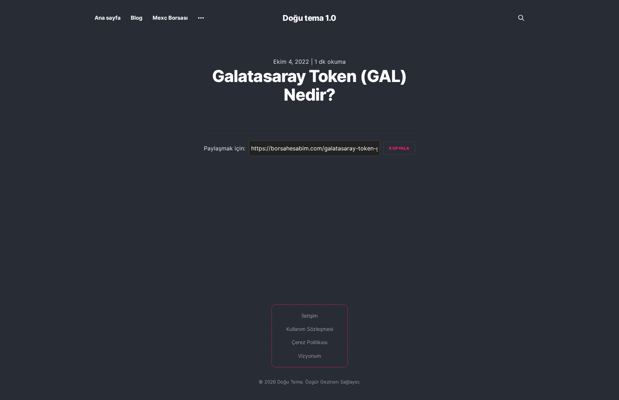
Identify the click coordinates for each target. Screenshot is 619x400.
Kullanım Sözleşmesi (309, 329)
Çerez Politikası (309, 342)
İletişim (310, 316)
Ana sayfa (108, 17)
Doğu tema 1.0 (309, 18)
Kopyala (399, 148)
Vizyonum (309, 356)
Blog (137, 17)
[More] (201, 18)
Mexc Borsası (170, 17)
